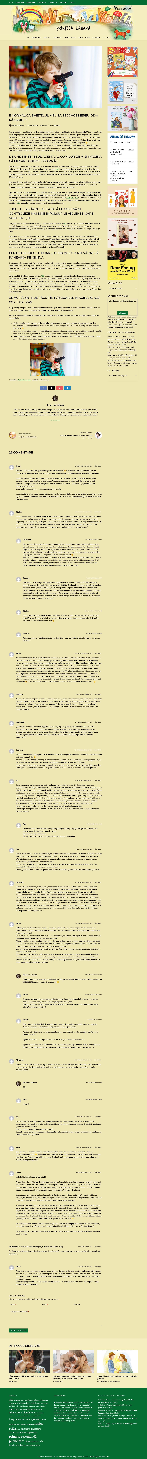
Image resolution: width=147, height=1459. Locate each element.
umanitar (30, 1445)
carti (11, 1406)
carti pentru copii (32, 1406)
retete (33, 1442)
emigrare (12, 1416)
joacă (35, 1419)
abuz (11, 1400)
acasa (16, 1400)
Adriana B (20, 722)
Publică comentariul (18, 1330)
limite (18, 1424)
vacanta (36, 1445)
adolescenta (23, 1400)
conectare (14, 1409)
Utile (80, 38)
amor (46, 1400)
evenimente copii (19, 1416)
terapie (24, 1445)
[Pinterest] (59, 388)
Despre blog (31, 2)
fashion (27, 1416)
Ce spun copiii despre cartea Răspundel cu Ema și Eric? (122, 350)
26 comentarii (55, 125)
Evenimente (42, 2)
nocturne (36, 1429)
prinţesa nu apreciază (27, 1432)
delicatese (34, 1409)
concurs (42, 1406)
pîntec (28, 1441)
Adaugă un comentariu (19, 1311)
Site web (77, 1305)
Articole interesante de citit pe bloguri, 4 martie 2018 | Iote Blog (36, 1247)
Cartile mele (70, 38)
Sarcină (47, 38)
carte (46, 1403)
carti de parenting (19, 1406)
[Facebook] (43, 388)
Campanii (96, 38)
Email (45, 1305)
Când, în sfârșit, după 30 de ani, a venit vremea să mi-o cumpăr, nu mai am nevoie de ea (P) (122, 357)
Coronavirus (23, 1409)
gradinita (37, 1416)
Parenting (36, 38)
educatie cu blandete (21, 1412)
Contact (72, 2)
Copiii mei (57, 38)
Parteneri (63, 2)
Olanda (12, 1432)
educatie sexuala (38, 1413)
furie (31, 1416)
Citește (131, 150)
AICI (57, 169)
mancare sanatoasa (28, 1424)
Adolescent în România (35, 1400)
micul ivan (26, 1429)
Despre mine (20, 2)
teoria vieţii (15, 1445)
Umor (87, 38)
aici (18, 203)
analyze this (13, 1403)
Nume (13, 1305)
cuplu (28, 1409)
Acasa (11, 2)
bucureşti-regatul (27, 1403)
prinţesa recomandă (22, 1436)
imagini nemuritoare (20, 1419)
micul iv (18, 1429)
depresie (40, 1409)
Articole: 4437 (55, 420)
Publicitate (53, 2)
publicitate (16, 1441)
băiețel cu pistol (24, 380)
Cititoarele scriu (110, 38)
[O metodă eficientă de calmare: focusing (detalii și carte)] (117, 1361)
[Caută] (28, 37)
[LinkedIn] (67, 388)
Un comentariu (115, 1381)
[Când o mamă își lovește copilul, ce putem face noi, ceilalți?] (29, 1361)
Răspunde (97, 466)
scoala (39, 1441)
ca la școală (39, 1403)
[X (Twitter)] (51, 388)
